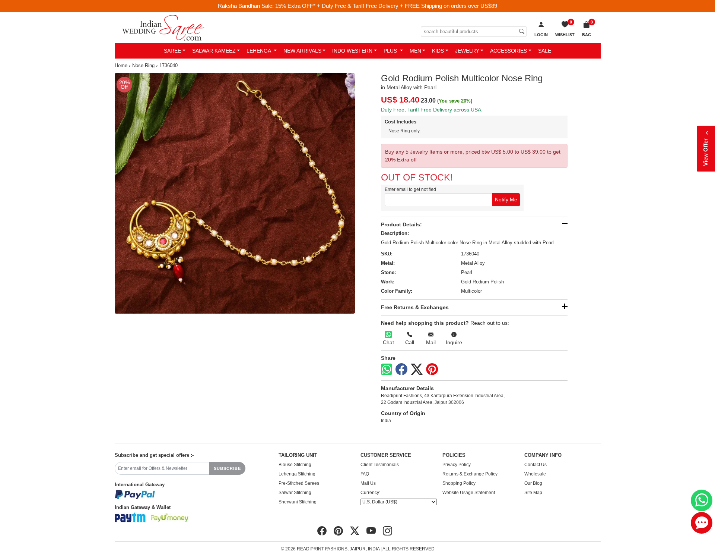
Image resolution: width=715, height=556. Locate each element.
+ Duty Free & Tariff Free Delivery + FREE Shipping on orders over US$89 (407, 6)
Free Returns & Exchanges (415, 307)
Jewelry (467, 51)
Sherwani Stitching (298, 502)
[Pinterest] (432, 369)
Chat (388, 342)
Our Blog (533, 483)
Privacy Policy (456, 464)
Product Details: (401, 224)
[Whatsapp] (386, 369)
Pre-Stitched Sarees (299, 483)
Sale (544, 51)
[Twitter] (417, 369)
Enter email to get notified (410, 189)
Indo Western (352, 51)
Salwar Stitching (295, 492)
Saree (172, 51)
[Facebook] (401, 369)
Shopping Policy (459, 483)
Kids (438, 51)
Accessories (508, 51)
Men (415, 51)
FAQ (364, 474)
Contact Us (535, 464)
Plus (391, 51)
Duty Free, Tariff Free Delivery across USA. (432, 110)
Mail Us (368, 483)
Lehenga (259, 51)
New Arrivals (302, 51)
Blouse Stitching (295, 464)
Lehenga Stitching (297, 474)
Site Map (533, 492)
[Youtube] (371, 531)
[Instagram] (387, 531)
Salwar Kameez (214, 51)
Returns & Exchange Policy (470, 474)
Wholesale (535, 474)
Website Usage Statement (468, 492)
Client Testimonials (379, 464)
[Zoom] (235, 193)
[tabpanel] (235, 193)
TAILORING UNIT (298, 455)
